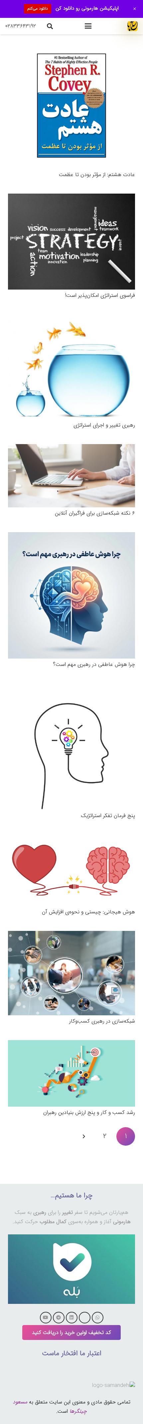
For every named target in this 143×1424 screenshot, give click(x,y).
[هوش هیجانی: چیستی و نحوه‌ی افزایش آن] (71, 839)
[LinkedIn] (71, 1317)
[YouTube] (46, 1317)
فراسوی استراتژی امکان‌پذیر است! (100, 295)
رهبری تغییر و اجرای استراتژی (104, 425)
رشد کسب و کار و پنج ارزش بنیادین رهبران (89, 1112)
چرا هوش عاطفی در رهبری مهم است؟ (94, 664)
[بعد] (84, 1136)
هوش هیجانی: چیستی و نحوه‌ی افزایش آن (88, 912)
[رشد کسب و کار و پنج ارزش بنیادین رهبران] (71, 1044)
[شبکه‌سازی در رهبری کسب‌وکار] (71, 935)
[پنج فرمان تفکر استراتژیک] (71, 688)
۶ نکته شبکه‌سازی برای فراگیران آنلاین (95, 513)
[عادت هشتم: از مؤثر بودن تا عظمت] (71, 47)
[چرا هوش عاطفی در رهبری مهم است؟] (71, 536)
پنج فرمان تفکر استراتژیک (108, 815)
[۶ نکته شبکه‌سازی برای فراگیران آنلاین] (71, 448)
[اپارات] (84, 1317)
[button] (88, 26)
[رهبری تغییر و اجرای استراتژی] (71, 319)
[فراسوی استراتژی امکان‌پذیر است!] (71, 198)
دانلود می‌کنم (37, 8)
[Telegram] (59, 1317)
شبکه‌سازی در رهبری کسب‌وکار (102, 1021)
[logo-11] (132, 26)
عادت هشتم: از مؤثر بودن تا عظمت (97, 174)
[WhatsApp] (97, 1317)
